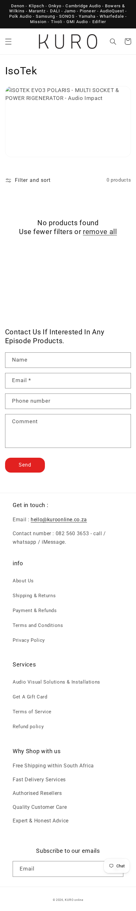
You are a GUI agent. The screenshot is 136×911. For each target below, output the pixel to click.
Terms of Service (32, 712)
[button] (8, 41)
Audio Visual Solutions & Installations (56, 682)
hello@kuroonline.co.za (59, 520)
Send (25, 465)
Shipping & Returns (34, 595)
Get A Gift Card (30, 697)
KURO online (74, 900)
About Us (23, 581)
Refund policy (28, 726)
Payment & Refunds (35, 610)
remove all (100, 232)
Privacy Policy (29, 640)
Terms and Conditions (38, 625)
